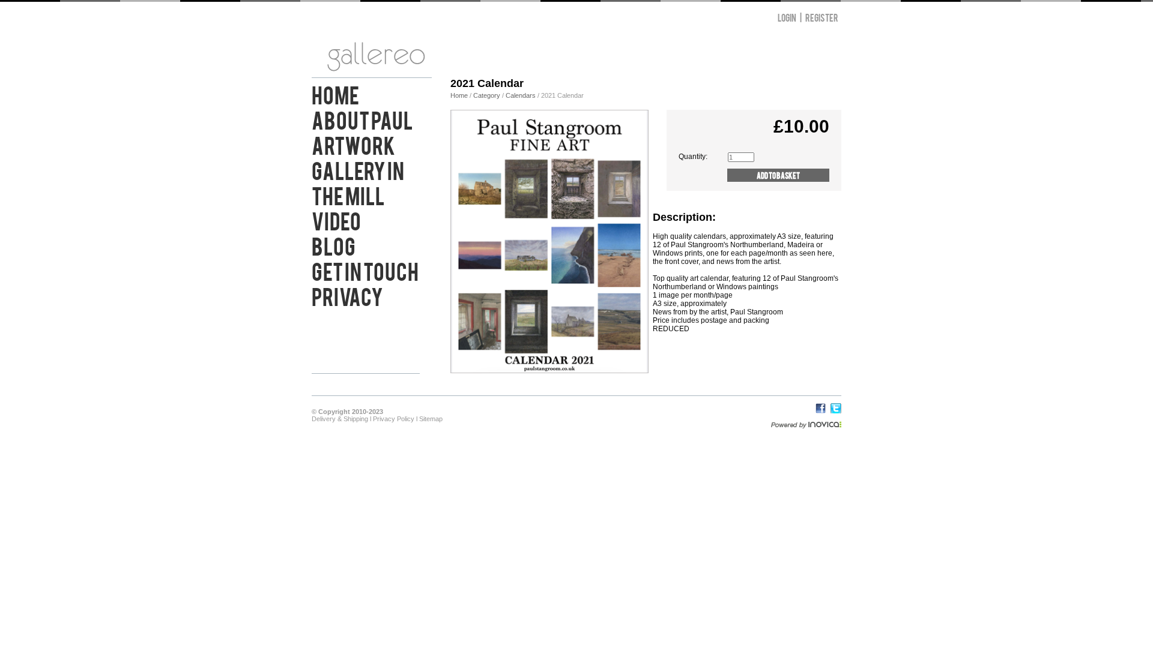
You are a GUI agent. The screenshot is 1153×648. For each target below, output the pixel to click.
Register (821, 17)
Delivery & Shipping (340, 418)
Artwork (353, 144)
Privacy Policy (393, 418)
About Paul (362, 119)
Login (787, 17)
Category (487, 95)
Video (336, 219)
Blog (334, 245)
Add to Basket (778, 175)
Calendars (521, 95)
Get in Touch (365, 270)
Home (335, 93)
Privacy (347, 295)
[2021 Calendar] (549, 370)
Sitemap (431, 418)
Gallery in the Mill (358, 181)
